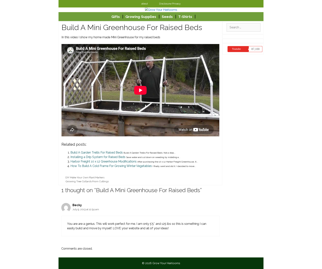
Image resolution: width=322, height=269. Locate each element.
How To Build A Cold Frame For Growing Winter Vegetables (111, 166)
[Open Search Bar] (208, 16)
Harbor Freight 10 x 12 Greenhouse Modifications (103, 161)
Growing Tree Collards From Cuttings (87, 181)
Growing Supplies (140, 17)
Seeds (167, 17)
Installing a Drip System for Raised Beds (97, 157)
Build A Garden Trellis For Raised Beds (96, 152)
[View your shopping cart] (199, 16)
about (144, 3)
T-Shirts (185, 17)
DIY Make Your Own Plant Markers (84, 177)
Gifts (115, 17)
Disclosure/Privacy (170, 3)
